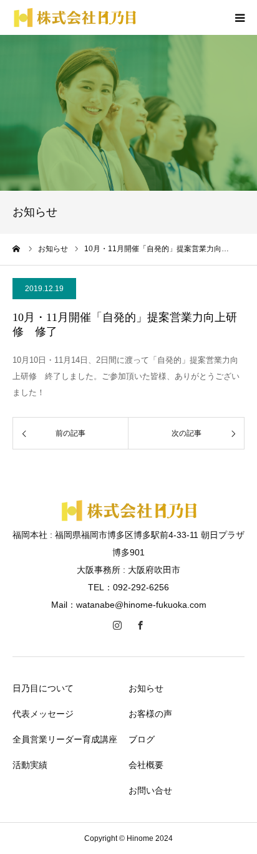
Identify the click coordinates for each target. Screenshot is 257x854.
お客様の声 (150, 714)
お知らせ (145, 688)
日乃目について (43, 688)
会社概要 (145, 765)
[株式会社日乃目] (128, 519)
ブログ (141, 739)
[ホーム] (16, 248)
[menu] (239, 17)
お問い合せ (150, 790)
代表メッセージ (43, 714)
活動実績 (29, 765)
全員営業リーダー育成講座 (64, 739)
